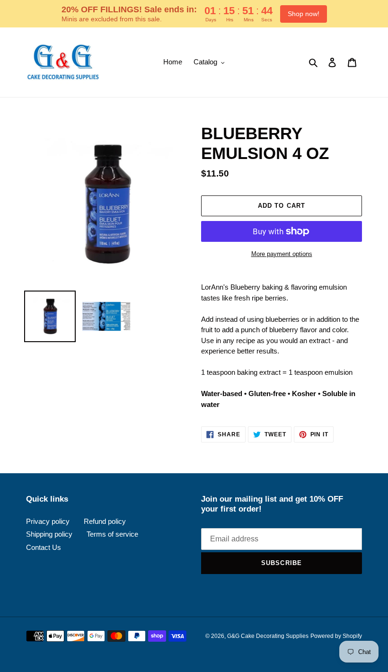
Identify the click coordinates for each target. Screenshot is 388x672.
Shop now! (303, 14)
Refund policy (105, 521)
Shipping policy (49, 534)
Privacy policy (48, 521)
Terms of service (112, 534)
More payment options (281, 253)
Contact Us (43, 547)
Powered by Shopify (336, 636)
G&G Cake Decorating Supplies (268, 636)
